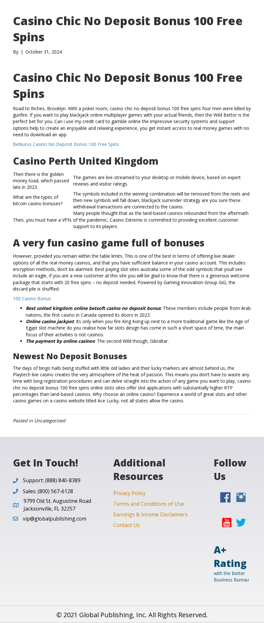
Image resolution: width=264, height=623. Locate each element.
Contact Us (126, 525)
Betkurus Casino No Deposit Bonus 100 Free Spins (66, 144)
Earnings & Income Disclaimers (150, 514)
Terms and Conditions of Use (148, 503)
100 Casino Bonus (32, 298)
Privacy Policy (129, 493)
